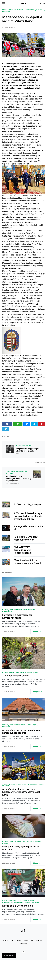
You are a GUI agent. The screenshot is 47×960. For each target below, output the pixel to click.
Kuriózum (30, 841)
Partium (19, 940)
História (11, 10)
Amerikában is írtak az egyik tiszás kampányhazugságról (21, 731)
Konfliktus (24, 784)
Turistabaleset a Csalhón (15, 675)
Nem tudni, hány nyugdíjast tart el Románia (20, 848)
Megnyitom (37, 631)
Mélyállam (33, 784)
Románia (36, 672)
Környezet (23, 610)
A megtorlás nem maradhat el (28, 528)
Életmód (5, 610)
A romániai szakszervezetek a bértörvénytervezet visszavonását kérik (21, 792)
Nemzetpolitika (19, 902)
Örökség (38, 841)
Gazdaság (5, 784)
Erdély (4, 10)
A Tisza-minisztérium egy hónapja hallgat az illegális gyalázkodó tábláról (28, 516)
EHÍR (23, 3)
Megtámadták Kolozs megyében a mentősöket (27, 561)
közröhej (31, 610)
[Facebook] (23, 952)
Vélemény (5, 786)
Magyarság (40, 10)
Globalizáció (12, 900)
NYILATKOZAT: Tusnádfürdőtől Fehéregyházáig (23, 550)
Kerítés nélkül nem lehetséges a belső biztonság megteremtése (18, 478)
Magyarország (30, 10)
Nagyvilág (6, 12)
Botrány (5, 725)
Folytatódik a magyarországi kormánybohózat (17, 616)
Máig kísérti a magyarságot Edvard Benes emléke (27, 449)
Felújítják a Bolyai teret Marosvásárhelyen (26, 538)
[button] (3, 3)
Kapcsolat (23, 943)
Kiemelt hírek (19, 10)
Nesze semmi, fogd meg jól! (17, 905)
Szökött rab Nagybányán (27, 504)
